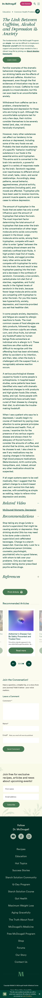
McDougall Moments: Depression (19, 509)
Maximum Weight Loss (21, 905)
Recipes (21, 849)
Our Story (21, 954)
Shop (21, 940)
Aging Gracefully (21, 912)
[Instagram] (29, 836)
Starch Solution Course (21, 891)
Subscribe (11, 805)
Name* (5, 723)
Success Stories (21, 870)
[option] (21, 632)
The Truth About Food (21, 919)
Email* (5, 735)
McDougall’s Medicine (21, 926)
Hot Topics (21, 863)
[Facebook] (21, 836)
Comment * (7, 701)
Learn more (11, 60)
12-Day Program (21, 884)
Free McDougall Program (21, 933)
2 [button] (21, 663)
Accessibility (28, 990)
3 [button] (23, 663)
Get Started (26, 4)
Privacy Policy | (19, 990)
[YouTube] (13, 836)
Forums (21, 947)
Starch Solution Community (21, 877)
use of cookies (27, 996)
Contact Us (21, 961)
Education (7, 12)
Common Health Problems (25, 12)
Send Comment (13, 749)
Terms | (12, 990)
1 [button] (19, 663)
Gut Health (21, 898)
